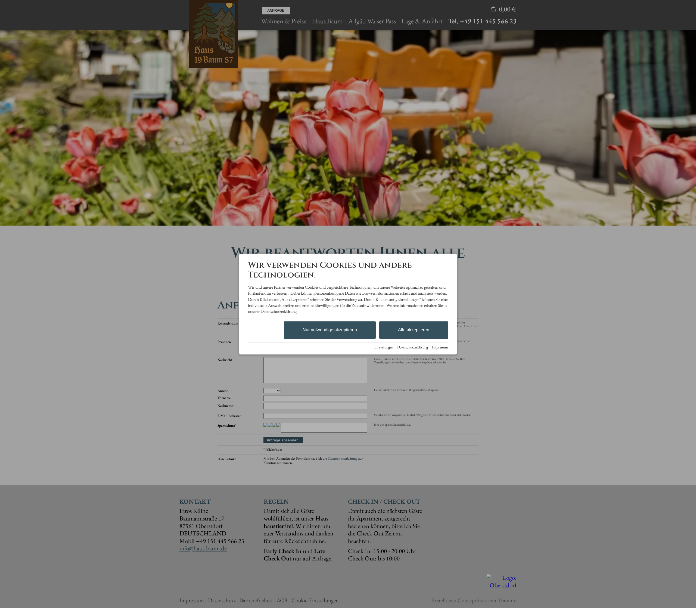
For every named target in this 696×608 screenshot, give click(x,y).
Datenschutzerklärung (412, 347)
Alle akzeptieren (413, 330)
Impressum (440, 347)
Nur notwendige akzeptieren (330, 330)
